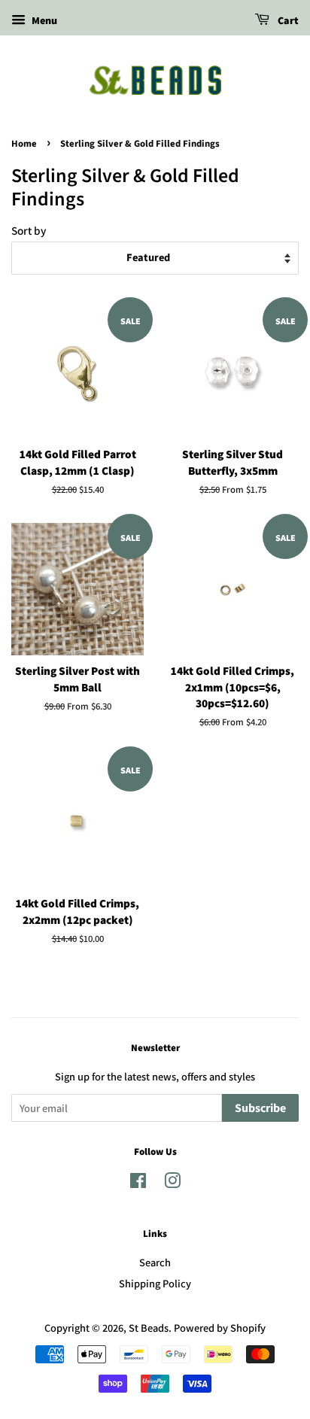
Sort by (28, 230)
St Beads (149, 1327)
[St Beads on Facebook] (138, 1183)
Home (24, 143)
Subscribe (260, 1108)
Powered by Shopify (220, 1327)
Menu (43, 20)
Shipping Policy (155, 1283)
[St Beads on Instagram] (172, 1183)
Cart (287, 21)
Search (155, 1262)
